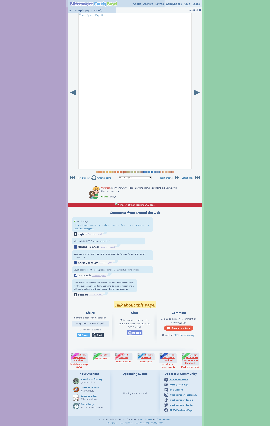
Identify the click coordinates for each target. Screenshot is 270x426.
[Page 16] (120, 172)
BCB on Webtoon (178, 379)
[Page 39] (156, 172)
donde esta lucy (89, 395)
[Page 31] (143, 172)
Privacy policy (157, 422)
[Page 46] (166, 172)
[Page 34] (148, 172)
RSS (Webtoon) (142, 422)
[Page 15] (118, 172)
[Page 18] (123, 172)
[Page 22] (129, 172)
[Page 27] (137, 172)
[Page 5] (103, 172)
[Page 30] (142, 172)
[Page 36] (151, 172)
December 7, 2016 (95, 234)
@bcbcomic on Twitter (181, 405)
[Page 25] (134, 172)
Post (99, 335)
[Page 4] (101, 172)
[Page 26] (135, 172)
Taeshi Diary (87, 404)
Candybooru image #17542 (80, 360)
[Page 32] (145, 172)
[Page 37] (152, 172)
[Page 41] (159, 172)
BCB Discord (176, 389)
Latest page (187, 177)
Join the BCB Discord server (134, 332)
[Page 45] (165, 172)
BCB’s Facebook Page (181, 410)
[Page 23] (131, 172)
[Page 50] (173, 172)
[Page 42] (160, 172)
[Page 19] (125, 172)
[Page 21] (128, 172)
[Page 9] (109, 172)
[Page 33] (146, 172)
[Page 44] (163, 172)
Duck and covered (191, 360)
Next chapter (166, 177)
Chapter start (104, 177)
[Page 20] (126, 172)
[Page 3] (100, 172)
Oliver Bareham (163, 419)
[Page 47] (168, 172)
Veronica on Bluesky (91, 379)
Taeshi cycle (148, 358)
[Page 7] (106, 172)
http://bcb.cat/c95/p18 (90, 323)
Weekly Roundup (178, 384)
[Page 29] (140, 172)
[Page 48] (170, 172)
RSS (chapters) (126, 422)
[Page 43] (162, 172)
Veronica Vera (146, 419)
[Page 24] (132, 172)
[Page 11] (112, 172)
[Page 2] (98, 172)
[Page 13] (115, 172)
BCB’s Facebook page (184, 335)
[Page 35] (149, 172)
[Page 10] (111, 172)
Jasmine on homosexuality (170, 360)
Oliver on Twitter (90, 387)
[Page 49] (171, 172)
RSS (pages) (112, 422)
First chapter (83, 177)
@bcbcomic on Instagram (183, 394)
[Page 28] (139, 172)
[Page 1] (97, 172)
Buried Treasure (125, 358)
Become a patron (180, 328)
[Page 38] (154, 172)
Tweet (85, 335)
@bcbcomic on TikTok (181, 400)
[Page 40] (157, 172)
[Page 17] (121, 172)
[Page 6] (104, 172)
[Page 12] (114, 172)
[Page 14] (117, 172)
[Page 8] (107, 172)
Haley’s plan (103, 356)
